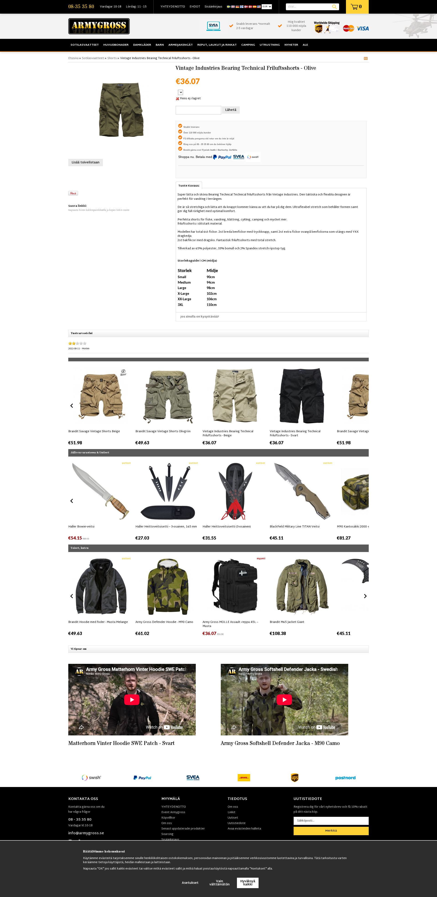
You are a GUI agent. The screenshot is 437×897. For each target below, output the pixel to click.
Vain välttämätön (219, 883)
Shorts (112, 58)
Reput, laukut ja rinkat (217, 45)
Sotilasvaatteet (85, 45)
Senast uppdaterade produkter (183, 829)
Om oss (166, 823)
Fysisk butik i (210, 150)
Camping (248, 45)
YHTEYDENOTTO (172, 7)
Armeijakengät (180, 45)
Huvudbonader (116, 45)
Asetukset (190, 883)
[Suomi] (242, 7)
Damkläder (142, 45)
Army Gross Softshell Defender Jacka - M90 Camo (280, 743)
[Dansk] (250, 7)
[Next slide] (365, 405)
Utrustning (270, 45)
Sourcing (167, 834)
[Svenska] (229, 7)
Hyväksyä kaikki (247, 883)
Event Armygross (173, 812)
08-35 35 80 (81, 6)
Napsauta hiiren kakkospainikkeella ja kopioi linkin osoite (98, 210)
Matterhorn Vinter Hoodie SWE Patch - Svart (121, 743)
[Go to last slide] (72, 501)
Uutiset (233, 818)
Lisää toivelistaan (85, 162)
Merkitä (331, 831)
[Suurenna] (120, 110)
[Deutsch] (237, 7)
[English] (233, 7)
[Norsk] (246, 7)
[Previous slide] (72, 405)
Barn (160, 45)
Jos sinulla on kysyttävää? (199, 317)
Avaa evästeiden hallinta (244, 829)
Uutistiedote (237, 823)
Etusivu (73, 58)
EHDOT (195, 7)
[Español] (255, 7)
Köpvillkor (168, 818)
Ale (305, 45)
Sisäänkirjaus (213, 7)
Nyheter (291, 45)
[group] (100, 405)
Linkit (231, 812)
